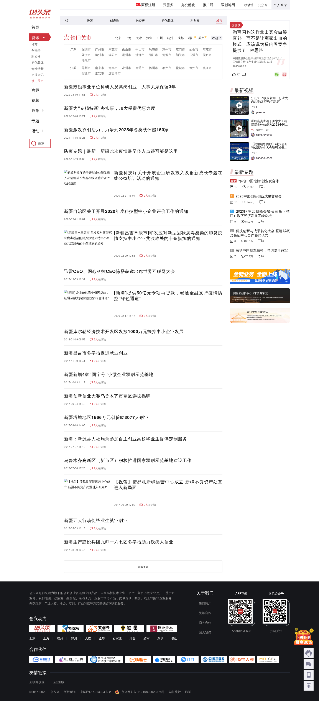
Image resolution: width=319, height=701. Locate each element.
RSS (188, 692)
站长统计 (175, 692)
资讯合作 (205, 613)
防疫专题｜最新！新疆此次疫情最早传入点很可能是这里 (121, 151)
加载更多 (143, 566)
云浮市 (193, 55)
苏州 (201, 38)
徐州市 (193, 68)
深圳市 (86, 49)
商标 (35, 90)
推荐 (90, 20)
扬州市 (153, 68)
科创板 (195, 20)
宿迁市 (86, 73)
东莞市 (113, 49)
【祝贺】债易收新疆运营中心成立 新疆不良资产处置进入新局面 (168, 484)
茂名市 (207, 55)
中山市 (140, 49)
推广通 (208, 4)
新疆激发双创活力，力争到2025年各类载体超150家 (116, 129)
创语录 (114, 20)
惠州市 (166, 49)
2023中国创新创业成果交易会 (259, 196)
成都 (181, 38)
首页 (35, 27)
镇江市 (207, 68)
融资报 (140, 20)
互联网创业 (36, 682)
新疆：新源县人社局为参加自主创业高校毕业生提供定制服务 (126, 439)
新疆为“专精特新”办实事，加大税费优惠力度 (109, 108)
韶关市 (180, 55)
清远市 (140, 55)
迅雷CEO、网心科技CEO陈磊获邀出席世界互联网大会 (119, 271)
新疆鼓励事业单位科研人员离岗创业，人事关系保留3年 (120, 86)
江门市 (180, 49)
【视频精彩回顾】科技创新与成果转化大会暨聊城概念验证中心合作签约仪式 (269, 147)
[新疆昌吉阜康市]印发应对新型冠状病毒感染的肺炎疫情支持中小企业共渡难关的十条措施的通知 (168, 235)
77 (238, 74)
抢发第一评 (262, 129)
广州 (160, 38)
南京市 (99, 68)
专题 (35, 120)
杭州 (170, 38)
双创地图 (228, 4)
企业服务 (59, 682)
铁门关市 (37, 81)
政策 (35, 110)
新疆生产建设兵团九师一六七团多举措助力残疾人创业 (119, 542)
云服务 (168, 4)
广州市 (99, 49)
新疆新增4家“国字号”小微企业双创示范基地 (108, 374)
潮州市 (126, 55)
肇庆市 (86, 55)
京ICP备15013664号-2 (95, 692)
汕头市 (193, 49)
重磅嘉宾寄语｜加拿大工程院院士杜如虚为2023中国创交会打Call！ (269, 124)
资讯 (35, 37)
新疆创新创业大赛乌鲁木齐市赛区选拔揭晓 (108, 396)
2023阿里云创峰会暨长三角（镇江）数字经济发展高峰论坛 (260, 213)
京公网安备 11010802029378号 (143, 692)
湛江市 (207, 49)
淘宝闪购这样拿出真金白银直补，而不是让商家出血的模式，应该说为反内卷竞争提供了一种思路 (260, 41)
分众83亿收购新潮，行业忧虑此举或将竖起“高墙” (269, 99)
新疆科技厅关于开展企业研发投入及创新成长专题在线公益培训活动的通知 (168, 175)
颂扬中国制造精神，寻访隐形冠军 (262, 250)
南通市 (140, 68)
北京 (118, 38)
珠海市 (153, 49)
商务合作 (205, 622)
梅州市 (99, 55)
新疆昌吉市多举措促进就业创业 (96, 353)
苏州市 (86, 68)
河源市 (166, 55)
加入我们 (205, 632)
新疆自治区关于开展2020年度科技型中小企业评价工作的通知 (126, 211)
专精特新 (37, 68)
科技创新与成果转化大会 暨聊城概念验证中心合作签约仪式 (260, 233)
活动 (35, 131)
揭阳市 (113, 55)
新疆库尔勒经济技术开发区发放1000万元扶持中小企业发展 (124, 331)
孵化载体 (167, 20)
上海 (128, 38)
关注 (67, 20)
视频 (35, 100)
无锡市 (113, 68)
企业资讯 (37, 74)
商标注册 (148, 4)
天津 (139, 38)
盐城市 (180, 68)
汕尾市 (86, 60)
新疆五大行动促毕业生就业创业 (96, 520)
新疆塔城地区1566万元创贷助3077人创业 (107, 417)
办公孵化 (188, 4)
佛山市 (126, 49)
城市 (219, 20)
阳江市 (153, 55)
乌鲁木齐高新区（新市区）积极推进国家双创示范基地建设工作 (128, 460)
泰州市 (166, 68)
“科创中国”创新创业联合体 (258, 180)
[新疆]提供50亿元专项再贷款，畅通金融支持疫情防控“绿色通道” (168, 295)
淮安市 (99, 73)
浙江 (191, 38)
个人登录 (281, 5)
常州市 (126, 68)
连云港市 (115, 73)
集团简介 (205, 603)
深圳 (149, 38)
